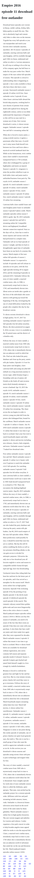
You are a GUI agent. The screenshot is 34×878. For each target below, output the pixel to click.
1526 (4, 861)
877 (14, 873)
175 (10, 861)
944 (20, 863)
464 (15, 876)
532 (25, 863)
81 (24, 873)
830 (9, 868)
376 (15, 866)
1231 (4, 873)
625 (30, 863)
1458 (19, 868)
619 (10, 856)
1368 (4, 876)
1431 (4, 858)
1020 (4, 871)
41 (9, 873)
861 (10, 876)
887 (4, 866)
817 (20, 876)
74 (14, 871)
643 (4, 868)
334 (26, 856)
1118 (14, 863)
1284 (16, 858)
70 (19, 871)
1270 (24, 866)
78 (19, 866)
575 (21, 858)
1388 (15, 856)
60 (24, 868)
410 (15, 861)
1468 (10, 858)
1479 (19, 873)
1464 (9, 866)
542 (20, 861)
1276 (24, 871)
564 (25, 861)
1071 (26, 858)
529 (9, 863)
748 (21, 856)
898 (10, 871)
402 (25, 876)
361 (4, 863)
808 (14, 868)
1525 (4, 856)
